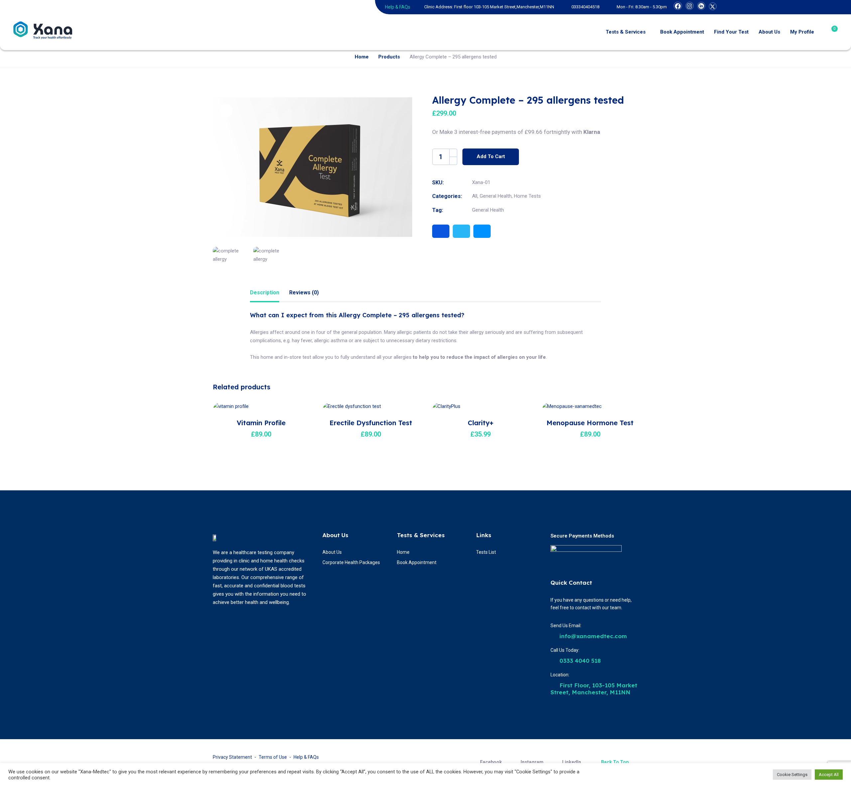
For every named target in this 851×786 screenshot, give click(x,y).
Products (389, 57)
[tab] (264, 292)
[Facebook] (440, 231)
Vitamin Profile (261, 423)
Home (362, 57)
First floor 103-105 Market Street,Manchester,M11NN (504, 6)
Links (483, 535)
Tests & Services (421, 535)
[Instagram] (482, 231)
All (474, 196)
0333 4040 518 (579, 660)
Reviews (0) (304, 292)
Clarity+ (480, 423)
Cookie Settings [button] (792, 774)
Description (264, 292)
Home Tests (527, 196)
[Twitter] (461, 231)
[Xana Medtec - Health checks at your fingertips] (44, 32)
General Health (496, 196)
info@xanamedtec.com (592, 636)
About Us (335, 535)
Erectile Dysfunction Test (370, 423)
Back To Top (615, 762)
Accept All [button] (829, 774)
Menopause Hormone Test (590, 423)
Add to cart (491, 156)
